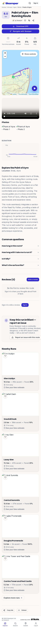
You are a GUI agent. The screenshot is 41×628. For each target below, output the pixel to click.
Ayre (14, 7)
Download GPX (22, 26)
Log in (36, 625)
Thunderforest (22, 94)
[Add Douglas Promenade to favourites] (5, 518)
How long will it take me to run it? (17, 252)
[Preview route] (34, 88)
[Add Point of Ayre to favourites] (25, 20)
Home (4, 7)
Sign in (35, 3)
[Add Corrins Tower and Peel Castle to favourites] (5, 558)
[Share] (33, 20)
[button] (13, 77)
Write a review (33, 279)
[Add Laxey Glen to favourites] (5, 437)
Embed (24, 610)
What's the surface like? (13, 265)
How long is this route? (12, 246)
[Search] (30, 3)
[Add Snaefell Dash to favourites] (5, 396)
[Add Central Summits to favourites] (5, 477)
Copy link (10, 610)
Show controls (30, 54)
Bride (19, 7)
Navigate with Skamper (22, 31)
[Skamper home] (10, 3)
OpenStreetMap (33, 94)
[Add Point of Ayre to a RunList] (29, 20)
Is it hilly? (6, 258)
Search (15, 625)
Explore (5, 625)
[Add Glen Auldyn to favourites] (5, 356)
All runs (9, 7)
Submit (25, 625)
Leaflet (14, 94)
